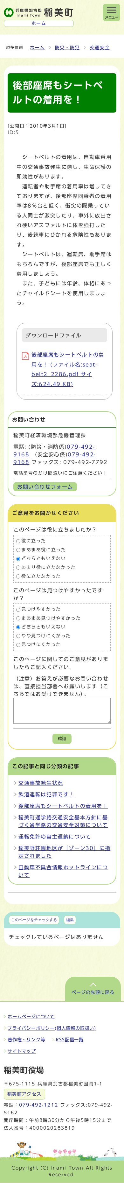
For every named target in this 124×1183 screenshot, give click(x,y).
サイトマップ (22, 1051)
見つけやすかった (41, 609)
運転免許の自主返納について (54, 836)
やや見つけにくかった (46, 636)
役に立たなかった (41, 576)
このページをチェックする (34, 920)
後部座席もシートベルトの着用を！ (63, 805)
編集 (70, 920)
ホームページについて (31, 1016)
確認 (62, 738)
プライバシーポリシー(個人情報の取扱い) (52, 1028)
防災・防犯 (67, 47)
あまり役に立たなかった (48, 567)
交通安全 (100, 47)
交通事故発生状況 (40, 782)
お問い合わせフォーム (45, 486)
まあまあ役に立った (43, 550)
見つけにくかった (41, 645)
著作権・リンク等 (26, 1039)
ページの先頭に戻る (93, 992)
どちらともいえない (43, 558)
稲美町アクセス (24, 1094)
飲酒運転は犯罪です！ (46, 794)
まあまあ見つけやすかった (51, 618)
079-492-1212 (38, 1105)
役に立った (33, 541)
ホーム (37, 47)
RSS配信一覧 (70, 1039)
